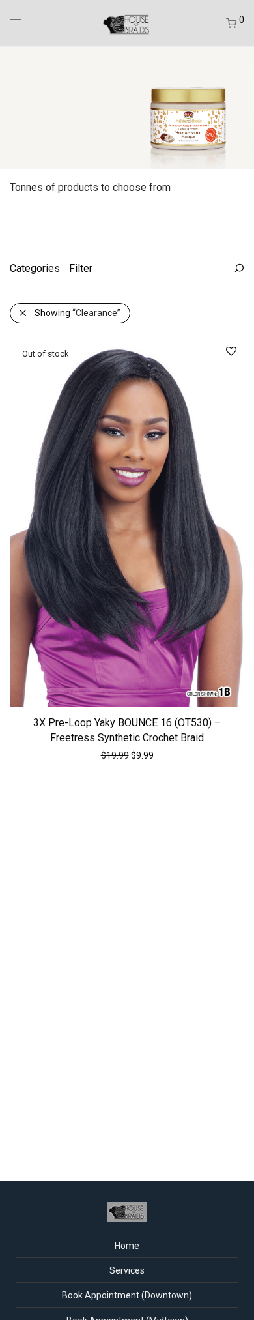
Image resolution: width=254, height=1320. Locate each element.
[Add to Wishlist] (230, 351)
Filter (80, 268)
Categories (35, 268)
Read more (99, 755)
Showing (77, 313)
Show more (154, 755)
